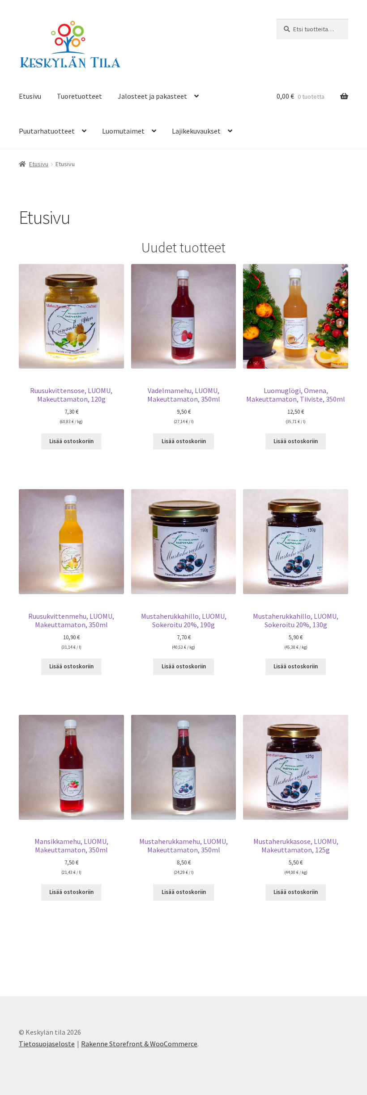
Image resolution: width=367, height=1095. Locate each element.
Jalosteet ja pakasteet (152, 96)
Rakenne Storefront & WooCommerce (139, 1043)
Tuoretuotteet (79, 96)
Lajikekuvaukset (196, 130)
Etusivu (30, 96)
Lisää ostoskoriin (71, 441)
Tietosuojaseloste (47, 1043)
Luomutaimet (123, 130)
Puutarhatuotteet (47, 130)
